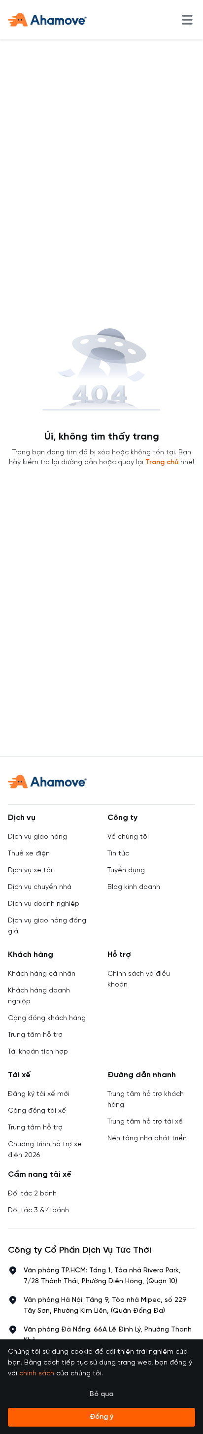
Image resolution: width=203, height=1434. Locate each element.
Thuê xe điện (29, 853)
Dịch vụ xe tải (30, 870)
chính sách (36, 1373)
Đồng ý (101, 1417)
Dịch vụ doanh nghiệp (43, 904)
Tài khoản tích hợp (38, 1052)
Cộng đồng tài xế (37, 1111)
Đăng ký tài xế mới (38, 1094)
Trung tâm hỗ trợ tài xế (145, 1122)
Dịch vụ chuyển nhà (39, 887)
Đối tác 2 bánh (32, 1193)
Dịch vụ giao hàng (37, 837)
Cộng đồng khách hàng (47, 1018)
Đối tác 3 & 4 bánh (38, 1210)
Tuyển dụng (126, 870)
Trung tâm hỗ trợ (35, 1035)
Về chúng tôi (128, 837)
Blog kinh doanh (133, 887)
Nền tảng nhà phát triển (147, 1138)
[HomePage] (47, 20)
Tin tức (118, 853)
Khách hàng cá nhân (41, 974)
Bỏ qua (101, 1394)
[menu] (187, 20)
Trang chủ (161, 462)
